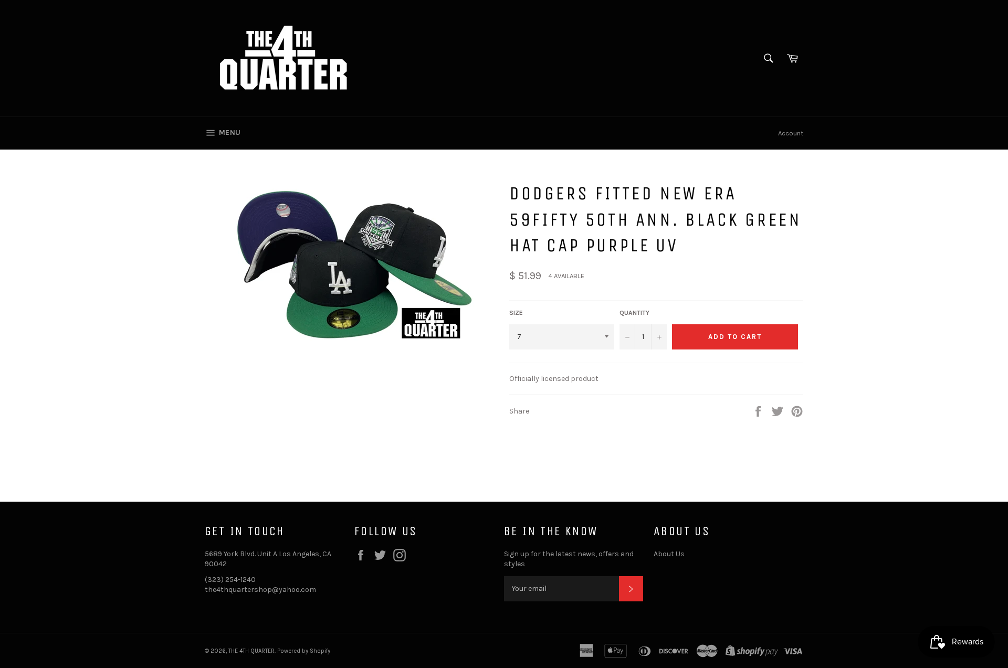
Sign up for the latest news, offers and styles (569, 558)
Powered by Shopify (303, 651)
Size (516, 312)
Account (790, 133)
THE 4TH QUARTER (251, 651)
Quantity (634, 312)
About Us (669, 553)
